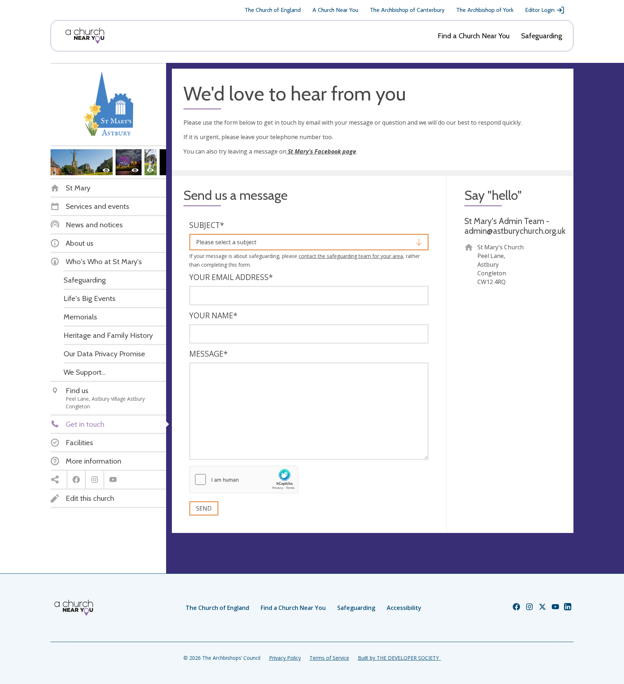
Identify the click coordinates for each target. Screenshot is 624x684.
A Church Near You (335, 10)
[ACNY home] (85, 36)
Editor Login (540, 10)
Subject (206, 225)
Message (208, 353)
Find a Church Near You (474, 35)
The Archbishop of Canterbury (407, 10)
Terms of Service (329, 657)
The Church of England (272, 10)
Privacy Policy (285, 657)
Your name (213, 315)
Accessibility (404, 608)
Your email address (231, 277)
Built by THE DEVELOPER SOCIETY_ (399, 657)
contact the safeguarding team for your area (351, 256)
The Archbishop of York (485, 10)
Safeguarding (541, 35)
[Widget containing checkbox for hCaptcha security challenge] (243, 479)
